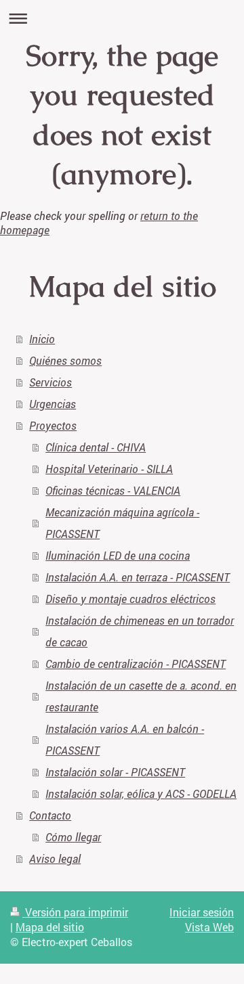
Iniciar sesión (201, 912)
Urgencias (52, 404)
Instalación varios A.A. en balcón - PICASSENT (124, 739)
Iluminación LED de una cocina (117, 555)
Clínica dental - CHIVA (95, 447)
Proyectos (53, 425)
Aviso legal (55, 858)
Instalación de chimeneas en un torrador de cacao (139, 631)
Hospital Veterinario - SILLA (109, 469)
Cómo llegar (73, 837)
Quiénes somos (65, 360)
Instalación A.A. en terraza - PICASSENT (137, 577)
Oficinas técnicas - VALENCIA (112, 490)
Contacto (50, 815)
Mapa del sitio (50, 927)
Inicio (42, 339)
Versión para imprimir (75, 912)
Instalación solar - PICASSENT (115, 772)
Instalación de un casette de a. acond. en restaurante (141, 696)
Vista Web (209, 927)
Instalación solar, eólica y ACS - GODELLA (141, 793)
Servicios (50, 382)
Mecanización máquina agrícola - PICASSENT (122, 523)
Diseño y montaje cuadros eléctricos (130, 598)
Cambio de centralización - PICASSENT (135, 663)
